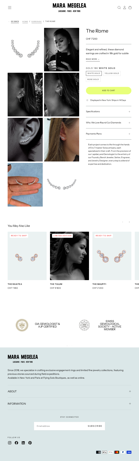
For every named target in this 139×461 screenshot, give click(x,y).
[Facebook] (16, 443)
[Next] (129, 222)
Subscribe (95, 426)
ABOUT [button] (12, 391)
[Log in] (125, 7)
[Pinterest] (30, 443)
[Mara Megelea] (23, 358)
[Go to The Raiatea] (27, 256)
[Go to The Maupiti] (111, 256)
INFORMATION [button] (17, 403)
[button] (10, 8)
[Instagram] (10, 443)
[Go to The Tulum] (69, 256)
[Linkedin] (23, 443)
